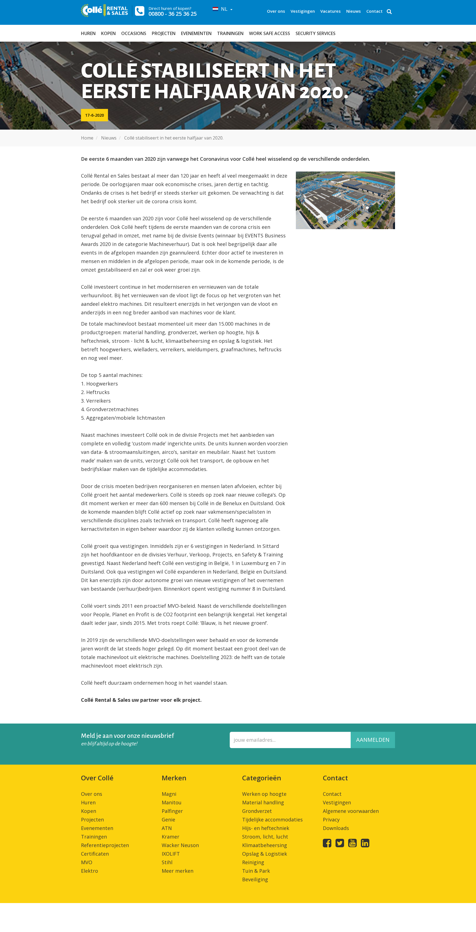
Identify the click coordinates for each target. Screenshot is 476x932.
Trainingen (230, 33)
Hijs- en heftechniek (265, 828)
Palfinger (172, 811)
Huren (88, 33)
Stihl (167, 862)
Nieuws (353, 11)
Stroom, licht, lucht (265, 836)
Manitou (172, 802)
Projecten (163, 33)
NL (224, 9)
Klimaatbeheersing (264, 845)
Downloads (336, 828)
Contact (374, 11)
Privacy (331, 819)
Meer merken (177, 870)
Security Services (316, 33)
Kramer (170, 836)
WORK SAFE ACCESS (269, 33)
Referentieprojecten (105, 845)
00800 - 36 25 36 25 (172, 13)
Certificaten (95, 853)
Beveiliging (255, 879)
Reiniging (253, 862)
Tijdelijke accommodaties (272, 819)
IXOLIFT (171, 853)
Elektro (89, 870)
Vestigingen (303, 11)
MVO (86, 862)
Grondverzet (257, 811)
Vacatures (330, 11)
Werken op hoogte (264, 794)
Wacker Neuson (180, 845)
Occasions (133, 33)
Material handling (263, 802)
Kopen (108, 33)
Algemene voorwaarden (351, 811)
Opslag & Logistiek (264, 853)
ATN (167, 828)
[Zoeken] (389, 12)
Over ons (276, 11)
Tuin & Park (256, 870)
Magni (169, 794)
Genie (168, 819)
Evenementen (196, 33)
